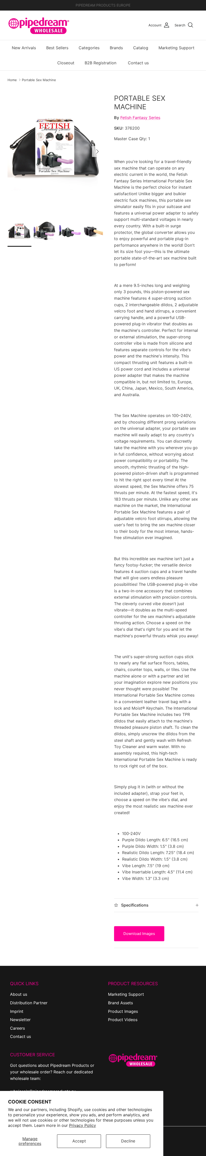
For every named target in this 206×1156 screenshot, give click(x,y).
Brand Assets (120, 1002)
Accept (79, 1140)
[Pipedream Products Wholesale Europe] (39, 25)
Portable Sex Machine (39, 80)
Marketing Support (176, 47)
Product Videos (122, 1019)
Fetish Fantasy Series (140, 117)
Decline (128, 1140)
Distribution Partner (28, 1002)
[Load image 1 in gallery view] (55, 149)
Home (12, 80)
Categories (89, 47)
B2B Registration (100, 62)
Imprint (16, 1011)
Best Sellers (57, 47)
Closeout (65, 62)
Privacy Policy (82, 1125)
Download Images (139, 933)
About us (18, 994)
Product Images (123, 1011)
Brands (116, 47)
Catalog (140, 47)
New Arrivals (24, 47)
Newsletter (20, 1019)
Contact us (138, 62)
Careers (17, 1028)
